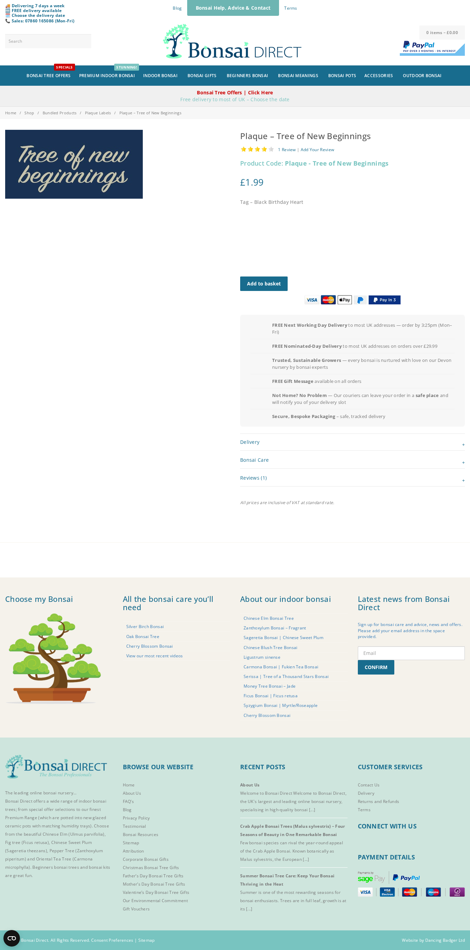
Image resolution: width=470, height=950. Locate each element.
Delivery (366, 793)
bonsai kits (99, 867)
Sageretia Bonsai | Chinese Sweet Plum (283, 637)
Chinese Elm (55, 834)
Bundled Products (60, 112)
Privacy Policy (136, 818)
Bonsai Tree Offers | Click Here (235, 92)
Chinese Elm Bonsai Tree (269, 618)
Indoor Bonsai (160, 76)
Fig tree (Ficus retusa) (27, 842)
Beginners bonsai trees (55, 867)
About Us (132, 793)
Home (10, 112)
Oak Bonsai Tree (143, 636)
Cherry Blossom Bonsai (149, 646)
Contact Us (369, 785)
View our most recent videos (154, 656)
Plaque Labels (98, 112)
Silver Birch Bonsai (145, 626)
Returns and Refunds (378, 801)
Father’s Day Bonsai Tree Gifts (153, 876)
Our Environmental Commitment (155, 901)
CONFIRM (376, 667)
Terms (290, 8)
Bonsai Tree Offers (49, 72)
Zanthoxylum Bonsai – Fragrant (275, 628)
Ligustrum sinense (262, 657)
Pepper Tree (63, 851)
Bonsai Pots (342, 76)
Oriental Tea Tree (54, 859)
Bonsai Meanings (298, 76)
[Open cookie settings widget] (11, 938)
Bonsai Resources (141, 834)
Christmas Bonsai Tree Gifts (151, 867)
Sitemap (131, 843)
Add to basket (264, 283)
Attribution (133, 851)
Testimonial (134, 826)
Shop (29, 112)
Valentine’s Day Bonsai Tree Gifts (156, 892)
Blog (177, 8)
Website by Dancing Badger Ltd (433, 940)
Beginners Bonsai (247, 76)
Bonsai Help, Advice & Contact (233, 7)
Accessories (378, 76)
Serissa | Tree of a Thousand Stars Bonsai (286, 676)
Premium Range (21, 818)
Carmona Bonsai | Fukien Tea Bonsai (281, 667)
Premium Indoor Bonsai (108, 72)
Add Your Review (317, 149)
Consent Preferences (112, 940)
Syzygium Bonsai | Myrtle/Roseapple (281, 705)
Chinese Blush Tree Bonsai (271, 647)
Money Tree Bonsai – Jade (270, 686)
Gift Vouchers (136, 909)
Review (287, 149)
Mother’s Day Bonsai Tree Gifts (154, 884)
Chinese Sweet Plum (71, 842)
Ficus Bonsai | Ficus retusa (271, 696)
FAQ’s (128, 801)
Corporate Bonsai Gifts (146, 859)
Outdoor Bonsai (422, 76)
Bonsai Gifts (202, 76)
